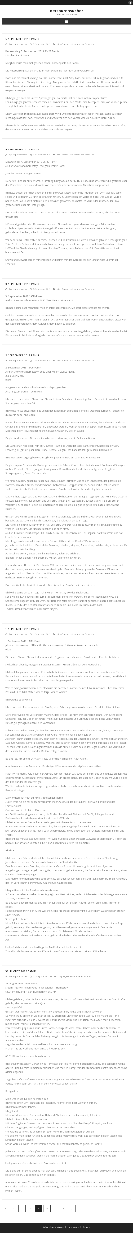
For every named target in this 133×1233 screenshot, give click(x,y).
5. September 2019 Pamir (22, 39)
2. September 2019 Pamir (22, 355)
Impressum (73, 1227)
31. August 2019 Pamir (20, 971)
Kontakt (86, 1227)
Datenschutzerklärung (53, 1227)
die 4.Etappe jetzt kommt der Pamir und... (76, 44)
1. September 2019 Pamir (22, 629)
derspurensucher (19, 44)
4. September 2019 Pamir (22, 149)
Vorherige (5, 1208)
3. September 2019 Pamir (22, 284)
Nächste (72, 1208)
